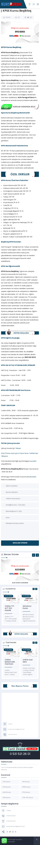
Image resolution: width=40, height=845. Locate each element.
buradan (33, 461)
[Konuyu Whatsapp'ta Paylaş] (31, 17)
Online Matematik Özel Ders (10, 662)
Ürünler (8, 17)
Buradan (33, 477)
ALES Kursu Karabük (20, 583)
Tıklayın (18, 448)
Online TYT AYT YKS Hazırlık (9, 608)
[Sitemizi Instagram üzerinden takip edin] (13, 832)
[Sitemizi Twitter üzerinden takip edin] (10, 832)
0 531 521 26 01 (20, 754)
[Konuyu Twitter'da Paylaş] (28, 17)
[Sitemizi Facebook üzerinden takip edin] (7, 832)
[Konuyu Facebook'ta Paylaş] (25, 17)
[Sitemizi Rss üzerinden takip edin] (15, 832)
